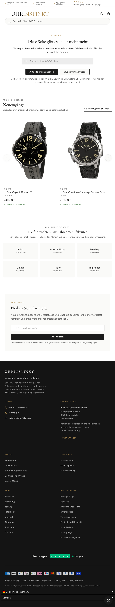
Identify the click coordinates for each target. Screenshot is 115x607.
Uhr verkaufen (67, 460)
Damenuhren (11, 465)
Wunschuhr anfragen (75, 71)
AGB (24, 581)
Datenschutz (34, 581)
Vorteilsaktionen (68, 517)
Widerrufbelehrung (12, 581)
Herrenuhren (11, 460)
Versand (9, 517)
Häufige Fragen (67, 496)
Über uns (64, 501)
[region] (57, 163)
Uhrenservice (66, 511)
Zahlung (8, 506)
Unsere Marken (12, 481)
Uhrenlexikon (66, 527)
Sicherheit (9, 496)
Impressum (46, 581)
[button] (108, 14)
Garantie (9, 532)
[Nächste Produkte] (108, 157)
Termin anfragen (68, 437)
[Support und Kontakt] (108, 600)
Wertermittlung (67, 470)
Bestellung (10, 501)
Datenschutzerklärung (68, 342)
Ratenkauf (10, 511)
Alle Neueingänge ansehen (98, 108)
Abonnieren (58, 336)
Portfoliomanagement (70, 537)
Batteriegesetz (60, 581)
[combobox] (57, 21)
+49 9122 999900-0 (19, 407)
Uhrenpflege (66, 532)
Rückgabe (9, 527)
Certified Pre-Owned (15, 475)
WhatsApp (14, 412)
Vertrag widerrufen (76, 581)
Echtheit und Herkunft (71, 522)
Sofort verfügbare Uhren (16, 470)
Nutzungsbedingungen (88, 342)
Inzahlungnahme (68, 465)
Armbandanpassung (70, 506)
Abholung (9, 522)
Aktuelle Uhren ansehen (41, 71)
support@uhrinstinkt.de (20, 418)
